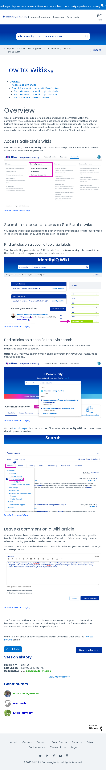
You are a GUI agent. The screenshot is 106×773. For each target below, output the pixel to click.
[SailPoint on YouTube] (60, 756)
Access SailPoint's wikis (24, 85)
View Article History (59, 676)
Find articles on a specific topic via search (36, 94)
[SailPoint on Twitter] (40, 756)
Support (42, 742)
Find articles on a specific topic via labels (36, 91)
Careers (27, 742)
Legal (74, 747)
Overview (15, 81)
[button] (53, 181)
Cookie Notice (37, 747)
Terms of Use (58, 747)
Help (99, 19)
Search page (19, 428)
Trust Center (59, 742)
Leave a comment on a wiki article (30, 97)
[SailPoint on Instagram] (67, 756)
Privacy (91, 742)
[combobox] (66, 36)
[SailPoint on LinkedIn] (47, 756)
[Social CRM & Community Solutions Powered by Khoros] (95, 727)
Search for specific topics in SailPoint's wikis (35, 88)
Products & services (39, 17)
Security (77, 742)
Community (73, 17)
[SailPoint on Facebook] (53, 756)
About (14, 742)
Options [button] (96, 50)
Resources (58, 17)
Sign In (99, 15)
